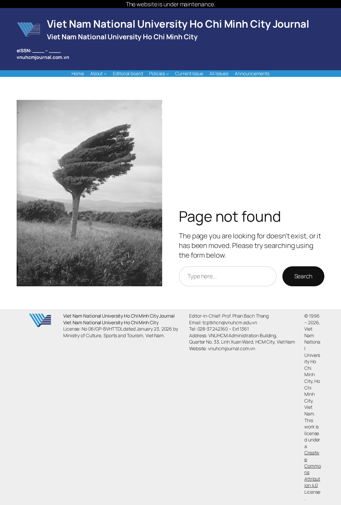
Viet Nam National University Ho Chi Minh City (122, 36)
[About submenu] (105, 73)
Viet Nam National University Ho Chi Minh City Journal (178, 24)
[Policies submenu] (167, 73)
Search (303, 276)
